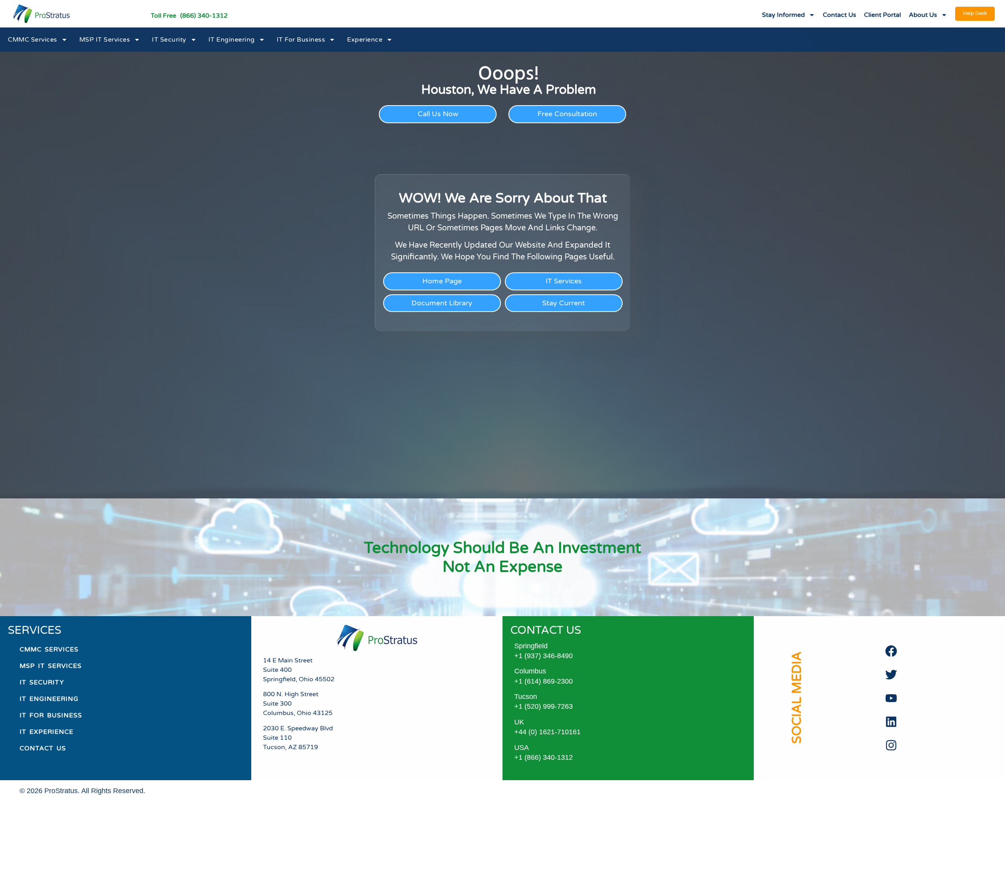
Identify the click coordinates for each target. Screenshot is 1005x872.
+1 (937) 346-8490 (543, 656)
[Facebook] (891, 651)
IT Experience (46, 732)
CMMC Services (32, 40)
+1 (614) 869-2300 (543, 681)
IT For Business (301, 40)
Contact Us (839, 15)
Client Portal (882, 15)
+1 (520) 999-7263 (543, 706)
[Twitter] (891, 674)
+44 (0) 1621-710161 (547, 732)
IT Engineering (231, 40)
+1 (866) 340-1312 (543, 757)
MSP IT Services (104, 40)
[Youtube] (891, 698)
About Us (923, 15)
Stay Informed (783, 15)
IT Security (169, 40)
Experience (364, 40)
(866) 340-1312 (204, 16)
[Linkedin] (891, 721)
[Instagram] (891, 745)
